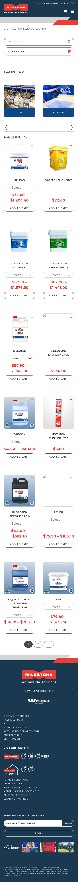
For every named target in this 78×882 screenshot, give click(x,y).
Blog (7, 724)
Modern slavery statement (21, 791)
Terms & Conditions (16, 780)
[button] (6, 127)
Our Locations (13, 735)
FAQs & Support (13, 720)
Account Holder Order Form (22, 731)
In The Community (15, 728)
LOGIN (39, 833)
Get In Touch (12, 739)
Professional (25, 28)
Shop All (9, 28)
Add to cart (19, 208)
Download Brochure (39, 691)
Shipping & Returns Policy (20, 787)
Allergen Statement (17, 795)
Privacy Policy (13, 784)
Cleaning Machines (16, 799)
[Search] (69, 41)
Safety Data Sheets (16, 716)
